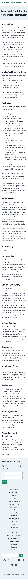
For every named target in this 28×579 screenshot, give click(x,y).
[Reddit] (16, 565)
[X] (9, 560)
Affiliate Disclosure (14, 538)
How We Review (14, 541)
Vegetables (14, 527)
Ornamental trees (14, 501)
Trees (14, 498)
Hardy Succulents (14, 507)
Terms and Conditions (14, 535)
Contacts (14, 547)
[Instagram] (14, 560)
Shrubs (14, 524)
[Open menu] (25, 3)
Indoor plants (14, 495)
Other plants (14, 521)
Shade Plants (14, 510)
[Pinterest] (23, 560)
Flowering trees (14, 504)
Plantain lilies (14, 489)
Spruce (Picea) (14, 519)
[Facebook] (4, 560)
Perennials (14, 513)
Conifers (14, 516)
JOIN (4, 482)
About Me (14, 550)
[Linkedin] (11, 565)
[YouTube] (19, 560)
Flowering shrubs (14, 492)
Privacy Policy (14, 250)
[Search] (21, 555)
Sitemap (14, 544)
